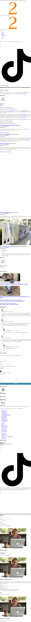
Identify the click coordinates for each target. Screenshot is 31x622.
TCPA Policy (3, 437)
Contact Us (3, 428)
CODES (3, 33)
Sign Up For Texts (4, 426)
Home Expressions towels (23, 114)
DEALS (3, 32)
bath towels (10, 114)
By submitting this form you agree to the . (9, 589)
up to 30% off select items (9, 111)
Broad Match (10, 41)
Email (1, 364)
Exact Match (15, 41)
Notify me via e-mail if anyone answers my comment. (9, 366)
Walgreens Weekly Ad (5, 419)
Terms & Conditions (15, 589)
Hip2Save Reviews (4, 431)
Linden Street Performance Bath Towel (6, 134)
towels (25, 119)
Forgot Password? (2, 524)
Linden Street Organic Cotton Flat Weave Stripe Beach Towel (9, 246)
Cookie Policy (21, 408)
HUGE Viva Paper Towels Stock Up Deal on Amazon (9, 304)
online (5, 112)
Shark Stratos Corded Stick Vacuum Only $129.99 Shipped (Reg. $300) (12, 300)
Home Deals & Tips (5, 85)
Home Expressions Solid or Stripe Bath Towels (7, 125)
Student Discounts (4, 412)
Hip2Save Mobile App (5, 427)
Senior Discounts (4, 413)
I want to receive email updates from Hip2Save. (8, 590)
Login (9, 594)
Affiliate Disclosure (4, 434)
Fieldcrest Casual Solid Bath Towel (5, 212)
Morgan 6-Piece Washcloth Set (5, 143)
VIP (2, 31)
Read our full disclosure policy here (21, 93)
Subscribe (15, 383)
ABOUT (3, 37)
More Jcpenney (2, 103)
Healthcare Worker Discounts (6, 415)
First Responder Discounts (6, 414)
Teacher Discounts (4, 410)
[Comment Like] (3, 335)
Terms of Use (4, 433)
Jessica (2, 89)
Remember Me (3, 520)
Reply (2, 327)
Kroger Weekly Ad (4, 421)
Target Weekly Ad (4, 417)
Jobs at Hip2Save (4, 429)
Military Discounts (4, 411)
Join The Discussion (3, 306)
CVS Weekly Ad (4, 418)
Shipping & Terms (4, 250)
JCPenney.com (12, 110)
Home (1, 85)
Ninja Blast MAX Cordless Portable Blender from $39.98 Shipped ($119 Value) (14, 284)
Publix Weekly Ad (4, 420)
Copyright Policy (4, 438)
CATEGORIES (3, 35)
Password (1, 519)
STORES (3, 34)
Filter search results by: (3, 41)
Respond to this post (3, 361)
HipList (1, 105)
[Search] (0, 16)
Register (8, 555)
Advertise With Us (4, 430)
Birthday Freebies (4, 416)
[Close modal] (0, 578)
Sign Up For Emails (4, 425)
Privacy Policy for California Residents (7, 436)
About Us (3, 424)
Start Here (3, 423)
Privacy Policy (4, 435)
